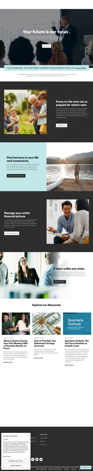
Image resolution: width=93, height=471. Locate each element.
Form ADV (66, 469)
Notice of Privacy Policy (55, 469)
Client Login (43, 438)
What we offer (61, 125)
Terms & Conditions (41, 469)
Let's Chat (46, 46)
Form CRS (73, 469)
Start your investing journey (16, 175)
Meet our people (59, 281)
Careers (42, 441)
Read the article (8, 362)
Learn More (81, 68)
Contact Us (85, 467)
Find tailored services (11, 233)
